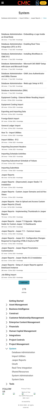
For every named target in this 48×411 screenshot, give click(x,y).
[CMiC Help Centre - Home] (24, 3)
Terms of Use (26, 392)
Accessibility (26, 401)
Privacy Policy (26, 389)
